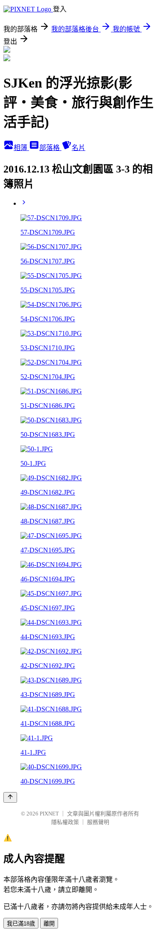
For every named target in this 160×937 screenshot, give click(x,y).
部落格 (50, 147)
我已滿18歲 (21, 923)
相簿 (21, 147)
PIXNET (49, 813)
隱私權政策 (65, 822)
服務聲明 (98, 822)
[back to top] (10, 797)
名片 (78, 147)
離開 (49, 923)
